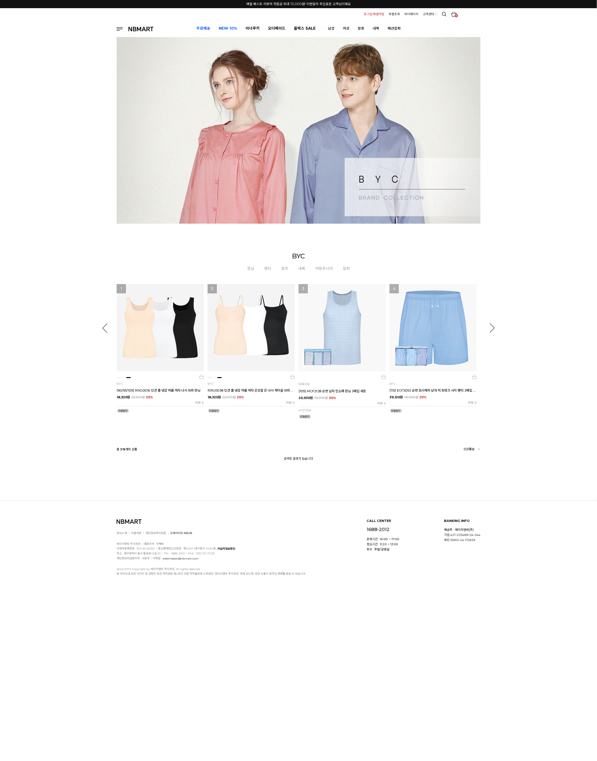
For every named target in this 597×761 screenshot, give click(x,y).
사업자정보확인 (226, 548)
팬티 (267, 268)
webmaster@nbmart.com (180, 558)
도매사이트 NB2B (181, 533)
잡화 (346, 268)
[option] (160, 348)
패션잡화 (394, 28)
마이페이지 (411, 14)
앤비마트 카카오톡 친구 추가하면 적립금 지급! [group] (298, 4)
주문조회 (394, 14)
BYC (298, 256)
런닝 (250, 268)
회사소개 (122, 533)
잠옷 (361, 28)
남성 (331, 28)
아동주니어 (324, 268)
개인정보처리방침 (156, 533)
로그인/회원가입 (374, 14)
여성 (346, 28)
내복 (376, 28)
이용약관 (136, 533)
